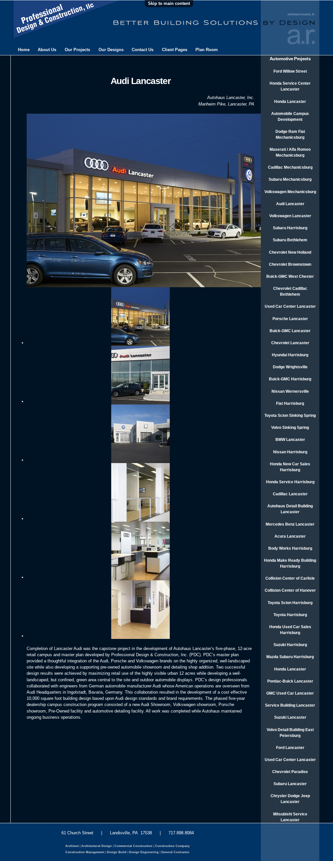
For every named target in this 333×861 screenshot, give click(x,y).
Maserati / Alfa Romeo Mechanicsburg (290, 152)
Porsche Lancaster (290, 319)
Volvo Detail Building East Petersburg (290, 732)
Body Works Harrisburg (290, 548)
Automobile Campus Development (290, 116)
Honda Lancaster (290, 101)
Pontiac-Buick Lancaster (290, 681)
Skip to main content (169, 3)
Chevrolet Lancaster (290, 343)
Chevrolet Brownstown (290, 264)
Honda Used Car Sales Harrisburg (290, 630)
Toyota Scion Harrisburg (290, 602)
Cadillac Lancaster (290, 494)
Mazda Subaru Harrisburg (290, 657)
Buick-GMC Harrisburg (290, 379)
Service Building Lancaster (290, 705)
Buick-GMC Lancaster (290, 331)
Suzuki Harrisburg (290, 644)
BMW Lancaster (290, 439)
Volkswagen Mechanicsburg (290, 192)
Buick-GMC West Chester (290, 276)
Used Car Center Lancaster (290, 306)
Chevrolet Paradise (290, 771)
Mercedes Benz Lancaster (290, 524)
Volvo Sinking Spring (290, 427)
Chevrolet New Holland (290, 252)
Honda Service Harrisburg (290, 482)
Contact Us (142, 49)
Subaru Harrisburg (290, 228)
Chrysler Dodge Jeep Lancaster (290, 799)
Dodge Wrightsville (290, 367)
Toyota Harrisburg (290, 615)
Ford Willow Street (290, 71)
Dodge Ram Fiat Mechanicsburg (290, 134)
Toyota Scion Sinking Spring (290, 415)
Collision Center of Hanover (290, 590)
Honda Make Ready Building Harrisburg (290, 563)
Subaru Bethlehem (290, 240)
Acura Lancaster (290, 536)
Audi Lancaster (290, 204)
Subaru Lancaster (290, 784)
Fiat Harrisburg (290, 403)
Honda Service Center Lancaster (290, 86)
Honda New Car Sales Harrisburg (290, 467)
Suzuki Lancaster (290, 717)
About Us (47, 49)
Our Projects (77, 49)
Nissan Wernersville (290, 391)
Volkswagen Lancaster (290, 216)
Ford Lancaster (290, 747)
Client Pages (174, 49)
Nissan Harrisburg (290, 452)
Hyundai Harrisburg (290, 355)
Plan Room (206, 49)
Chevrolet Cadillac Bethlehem (290, 291)
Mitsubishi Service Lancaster (290, 817)
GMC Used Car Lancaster (290, 693)
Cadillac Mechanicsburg (290, 167)
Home (24, 49)
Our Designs (111, 49)
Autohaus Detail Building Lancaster (290, 509)
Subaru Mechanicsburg (290, 179)
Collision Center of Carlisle (290, 578)
